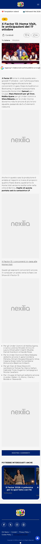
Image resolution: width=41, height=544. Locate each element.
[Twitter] (9, 523)
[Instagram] (16, 523)
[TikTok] (22, 523)
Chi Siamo (5, 532)
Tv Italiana (6, 40)
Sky (4, 19)
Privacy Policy (24, 532)
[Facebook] (2, 523)
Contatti (14, 532)
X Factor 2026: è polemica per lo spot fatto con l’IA (19, 488)
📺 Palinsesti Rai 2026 (32, 12)
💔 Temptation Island (10, 12)
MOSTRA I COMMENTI (21, 453)
